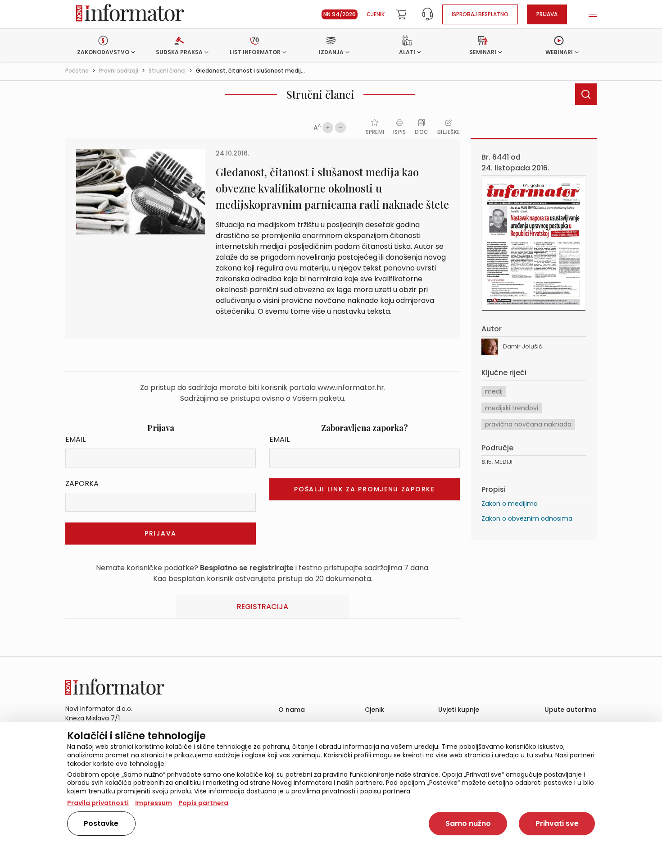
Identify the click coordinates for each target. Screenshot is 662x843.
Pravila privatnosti (98, 802)
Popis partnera (203, 802)
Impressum (153, 802)
